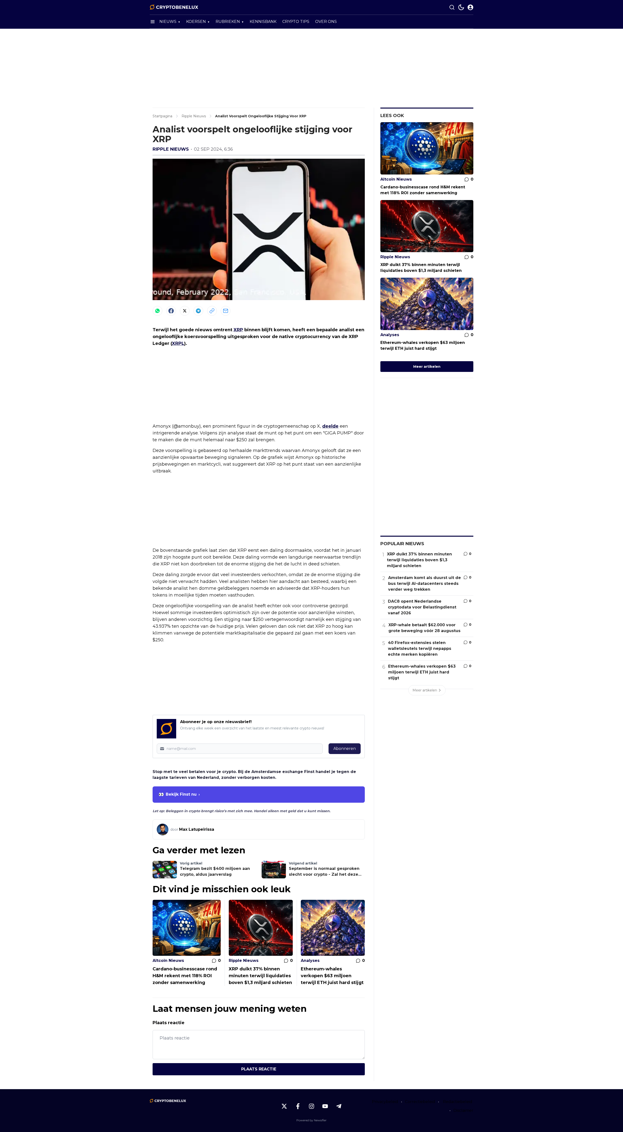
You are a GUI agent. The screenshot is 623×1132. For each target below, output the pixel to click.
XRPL (178, 343)
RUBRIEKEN (228, 21)
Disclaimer (463, 1110)
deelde (330, 426)
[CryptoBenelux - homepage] (174, 7)
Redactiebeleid (457, 1101)
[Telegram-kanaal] (339, 1106)
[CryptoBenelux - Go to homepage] (168, 1101)
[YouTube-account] (325, 1106)
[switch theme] (461, 7)
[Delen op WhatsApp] (157, 311)
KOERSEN (196, 21)
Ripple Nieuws (171, 149)
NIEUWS (167, 21)
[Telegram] (198, 311)
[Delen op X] (185, 311)
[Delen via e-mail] (225, 311)
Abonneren (344, 748)
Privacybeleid (385, 1101)
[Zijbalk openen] (153, 22)
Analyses (310, 960)
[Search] (452, 7)
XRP (238, 329)
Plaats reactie (258, 1069)
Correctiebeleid (420, 1101)
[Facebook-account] (298, 1106)
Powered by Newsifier (311, 1120)
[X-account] (284, 1106)
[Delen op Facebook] (171, 311)
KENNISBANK (263, 21)
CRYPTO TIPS (295, 21)
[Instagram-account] (311, 1106)
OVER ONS (326, 21)
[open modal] (470, 7)
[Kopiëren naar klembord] (212, 311)
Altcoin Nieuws (168, 960)
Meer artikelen (426, 366)
